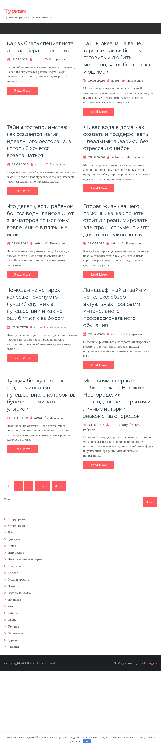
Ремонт (13, 606)
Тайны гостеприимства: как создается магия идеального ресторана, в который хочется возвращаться (39, 141)
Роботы (13, 613)
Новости (13, 586)
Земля (12, 546)
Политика (14, 600)
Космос (13, 573)
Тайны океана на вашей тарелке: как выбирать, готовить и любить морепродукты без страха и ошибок (116, 57)
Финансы (14, 647)
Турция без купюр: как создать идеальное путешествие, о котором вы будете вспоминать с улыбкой (42, 395)
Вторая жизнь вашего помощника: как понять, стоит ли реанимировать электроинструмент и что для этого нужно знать (116, 220)
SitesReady (119, 425)
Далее (59, 486)
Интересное (57, 59)
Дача (11, 532)
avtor (38, 59)
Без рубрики (16, 519)
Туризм (15, 10)
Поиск (8, 499)
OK (87, 741)
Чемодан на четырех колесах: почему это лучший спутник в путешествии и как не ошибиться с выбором (35, 304)
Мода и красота (18, 579)
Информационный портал (25, 559)
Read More (22, 90)
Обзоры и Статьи (19, 593)
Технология (15, 633)
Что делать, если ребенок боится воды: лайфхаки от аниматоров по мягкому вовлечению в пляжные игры (40, 220)
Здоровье (14, 539)
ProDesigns (147, 663)
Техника (13, 626)
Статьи (12, 620)
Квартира (14, 566)
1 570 (42, 486)
